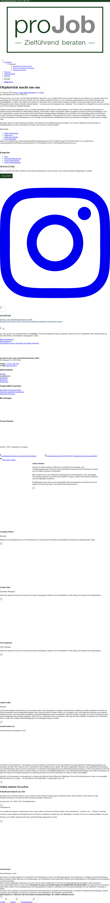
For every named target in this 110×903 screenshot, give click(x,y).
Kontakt (2, 374)
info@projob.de (11, 366)
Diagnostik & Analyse (7, 394)
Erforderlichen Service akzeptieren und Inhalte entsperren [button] (19, 343)
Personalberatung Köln (15, 1)
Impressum (3, 380)
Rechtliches (4, 378)
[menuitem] (57, 60)
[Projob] (55, 57)
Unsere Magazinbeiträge (27, 92)
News (16, 92)
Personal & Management (12, 158)
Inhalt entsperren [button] (5, 341)
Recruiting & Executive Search (10, 390)
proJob (41, 92)
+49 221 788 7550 (12, 364)
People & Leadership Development (12, 392)
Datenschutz (4, 382)
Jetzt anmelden (6, 176)
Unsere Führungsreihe (11, 160)
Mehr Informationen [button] (7, 339)
